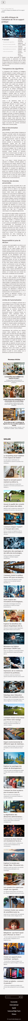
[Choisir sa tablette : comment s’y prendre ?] (14, 973)
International (14, 1004)
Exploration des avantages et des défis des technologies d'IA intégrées (13, 553)
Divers (14, 1014)
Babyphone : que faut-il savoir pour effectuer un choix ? (14, 933)
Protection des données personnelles (10, 46)
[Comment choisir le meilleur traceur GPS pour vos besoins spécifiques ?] (14, 567)
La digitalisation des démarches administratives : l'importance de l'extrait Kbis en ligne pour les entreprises (13, 817)
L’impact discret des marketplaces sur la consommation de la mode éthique (14, 400)
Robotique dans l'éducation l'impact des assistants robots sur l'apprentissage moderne (14, 696)
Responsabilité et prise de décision (9, 49)
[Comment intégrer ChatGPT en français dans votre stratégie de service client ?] (14, 518)
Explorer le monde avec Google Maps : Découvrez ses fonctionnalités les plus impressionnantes (13, 866)
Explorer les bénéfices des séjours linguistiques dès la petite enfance (13, 625)
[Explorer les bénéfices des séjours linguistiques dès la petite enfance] (14, 615)
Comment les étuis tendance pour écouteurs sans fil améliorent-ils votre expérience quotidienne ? (13, 793)
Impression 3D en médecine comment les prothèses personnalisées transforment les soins (13, 673)
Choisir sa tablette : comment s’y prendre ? (13, 982)
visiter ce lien (23, 292)
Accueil (2, 8)
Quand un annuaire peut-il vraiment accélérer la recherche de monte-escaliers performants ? (14, 482)
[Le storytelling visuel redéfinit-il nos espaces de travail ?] (14, 368)
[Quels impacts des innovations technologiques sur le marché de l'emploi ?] (14, 591)
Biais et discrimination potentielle (9, 44)
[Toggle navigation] (3, 2)
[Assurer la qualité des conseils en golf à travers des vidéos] (14, 496)
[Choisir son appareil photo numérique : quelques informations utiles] (14, 949)
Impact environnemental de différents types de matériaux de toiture (14, 743)
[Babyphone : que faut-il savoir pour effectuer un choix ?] (14, 924)
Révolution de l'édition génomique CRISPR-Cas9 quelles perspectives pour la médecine (13, 649)
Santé (14, 1007)
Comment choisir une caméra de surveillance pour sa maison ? (14, 912)
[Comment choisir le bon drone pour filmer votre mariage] (14, 709)
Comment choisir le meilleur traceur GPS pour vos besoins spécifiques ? (13, 577)
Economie (14, 1001)
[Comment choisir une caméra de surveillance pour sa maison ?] (14, 902)
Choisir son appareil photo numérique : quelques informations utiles (12, 958)
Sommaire (6, 40)
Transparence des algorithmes (8, 42)
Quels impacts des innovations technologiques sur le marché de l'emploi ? (13, 601)
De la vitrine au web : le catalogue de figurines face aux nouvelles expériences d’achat (14, 423)
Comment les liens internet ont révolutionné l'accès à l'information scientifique (13, 840)
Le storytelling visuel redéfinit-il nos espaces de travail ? (14, 377)
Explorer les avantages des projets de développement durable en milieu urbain (13, 768)
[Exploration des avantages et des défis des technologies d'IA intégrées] (14, 543)
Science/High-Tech (9, 8)
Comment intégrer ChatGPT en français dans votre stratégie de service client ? (13, 528)
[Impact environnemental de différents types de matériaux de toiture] (14, 733)
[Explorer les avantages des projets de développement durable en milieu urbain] (14, 758)
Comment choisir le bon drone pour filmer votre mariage (14, 718)
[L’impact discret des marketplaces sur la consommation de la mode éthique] (14, 391)
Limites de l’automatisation (8, 51)
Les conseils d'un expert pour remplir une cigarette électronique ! (13, 889)
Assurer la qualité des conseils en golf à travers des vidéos (14, 505)
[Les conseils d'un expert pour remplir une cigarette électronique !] (14, 879)
